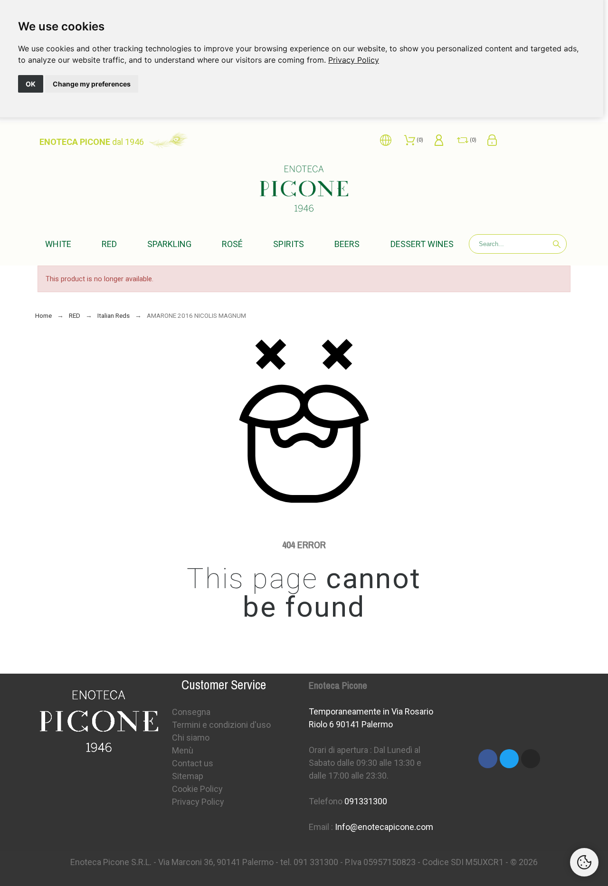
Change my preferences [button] (92, 84)
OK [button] (31, 84)
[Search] (557, 244)
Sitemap (187, 776)
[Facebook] (487, 758)
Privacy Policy (353, 60)
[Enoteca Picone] (304, 190)
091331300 (365, 801)
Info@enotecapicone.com (384, 827)
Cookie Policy (197, 789)
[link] (353, 60)
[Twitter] (509, 758)
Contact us (192, 763)
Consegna (191, 712)
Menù (182, 750)
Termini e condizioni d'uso (221, 725)
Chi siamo (190, 738)
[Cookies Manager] (584, 862)
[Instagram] (530, 758)
